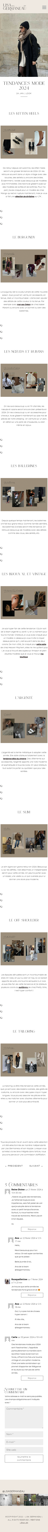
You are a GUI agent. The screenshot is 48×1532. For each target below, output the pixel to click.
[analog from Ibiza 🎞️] (6, 1500)
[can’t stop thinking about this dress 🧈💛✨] (30, 1500)
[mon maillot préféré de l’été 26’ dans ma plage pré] (42, 1500)
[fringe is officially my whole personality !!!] (18, 1500)
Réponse (32, 1229)
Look (28, 93)
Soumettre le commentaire (24, 1458)
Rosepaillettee (19, 1279)
